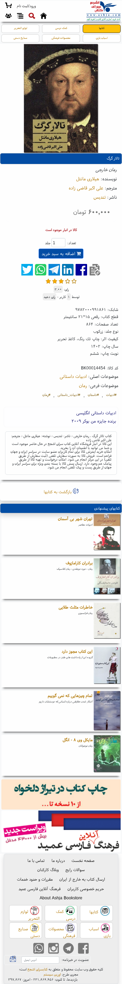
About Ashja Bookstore (61, 898)
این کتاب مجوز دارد (77, 651)
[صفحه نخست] (43, 17)
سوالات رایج (75, 869)
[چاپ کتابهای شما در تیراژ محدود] (61, 795)
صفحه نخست (83, 860)
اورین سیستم (52, 974)
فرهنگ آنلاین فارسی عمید (40, 888)
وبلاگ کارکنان (48, 869)
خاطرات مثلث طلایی (76, 607)
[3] (61, 281)
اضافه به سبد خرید (59, 253)
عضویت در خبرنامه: (75, 959)
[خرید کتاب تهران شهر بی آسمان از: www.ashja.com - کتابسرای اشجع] (107, 534)
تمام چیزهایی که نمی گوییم (70, 695)
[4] (67, 281)
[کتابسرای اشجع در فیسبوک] (83, 949)
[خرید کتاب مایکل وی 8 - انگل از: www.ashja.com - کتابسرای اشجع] (107, 755)
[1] (48, 281)
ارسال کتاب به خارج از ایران (82, 879)
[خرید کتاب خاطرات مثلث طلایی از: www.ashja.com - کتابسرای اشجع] (107, 622)
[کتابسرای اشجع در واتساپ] (38, 949)
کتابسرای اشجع (37, 969)
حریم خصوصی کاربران (85, 888)
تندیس (100, 197)
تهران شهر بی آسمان (75, 518)
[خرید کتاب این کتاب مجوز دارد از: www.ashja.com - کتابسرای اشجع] (107, 667)
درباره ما (58, 860)
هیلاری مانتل (87, 178)
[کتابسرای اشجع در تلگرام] (68, 949)
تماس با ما (36, 860)
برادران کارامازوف (79, 563)
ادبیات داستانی (73, 376)
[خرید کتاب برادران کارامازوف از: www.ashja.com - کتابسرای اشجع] (107, 578)
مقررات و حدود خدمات (35, 879)
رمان (83, 385)
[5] (74, 281)
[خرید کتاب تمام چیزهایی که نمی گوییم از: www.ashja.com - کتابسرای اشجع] (107, 711)
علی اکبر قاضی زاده (86, 187)
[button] (26, 6)
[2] (54, 281)
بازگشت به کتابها (58, 492)
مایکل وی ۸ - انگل (78, 740)
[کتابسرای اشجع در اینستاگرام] (53, 949)
